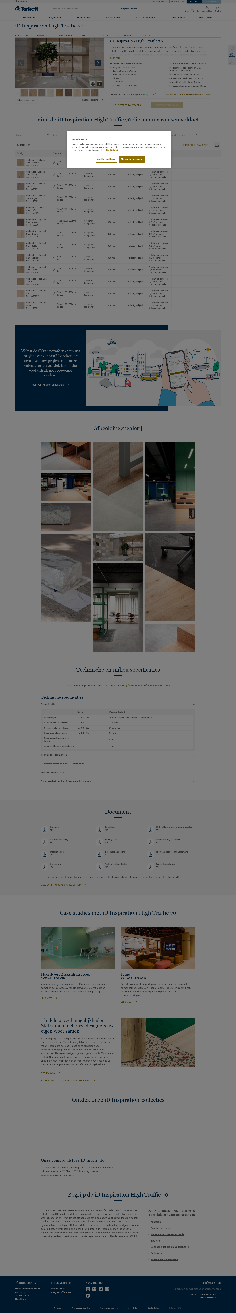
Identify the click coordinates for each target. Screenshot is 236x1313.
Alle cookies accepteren (132, 159)
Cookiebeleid (112, 150)
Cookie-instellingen (106, 159)
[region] (119, 149)
